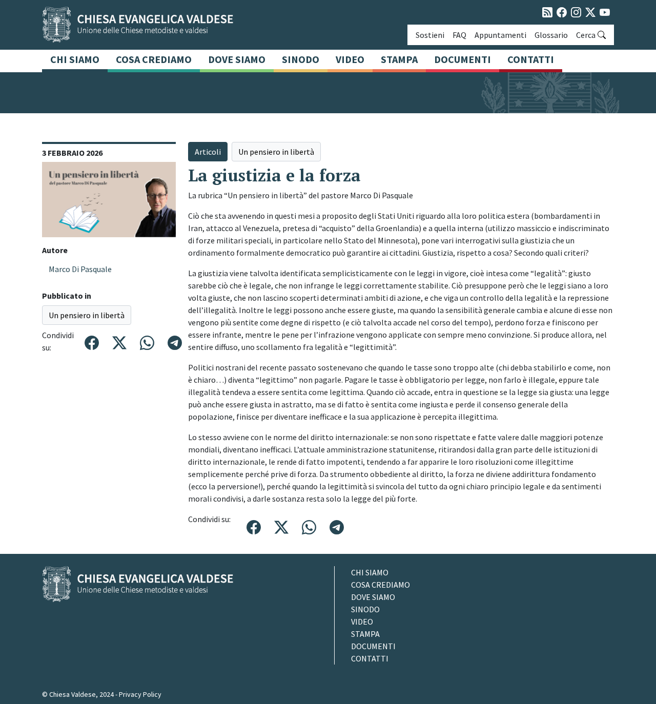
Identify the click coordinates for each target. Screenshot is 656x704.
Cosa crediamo (154, 59)
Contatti (530, 59)
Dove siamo (236, 59)
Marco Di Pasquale (80, 269)
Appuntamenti (500, 35)
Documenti (462, 59)
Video (350, 59)
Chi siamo (74, 59)
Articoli (208, 152)
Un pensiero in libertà (87, 315)
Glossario (551, 35)
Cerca (586, 35)
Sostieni (430, 35)
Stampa (399, 59)
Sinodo (300, 59)
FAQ (459, 35)
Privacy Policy (140, 694)
